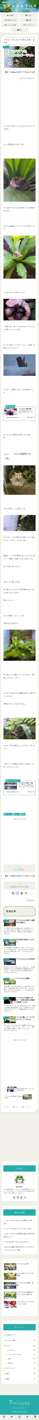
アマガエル (9, 814)
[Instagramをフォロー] (17, 893)
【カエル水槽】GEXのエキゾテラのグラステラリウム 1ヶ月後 (19, 1248)
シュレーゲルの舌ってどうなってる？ (18, 1229)
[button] (34, 720)
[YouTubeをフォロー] (21, 893)
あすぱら (19, 1187)
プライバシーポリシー (19, 1408)
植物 (23, 814)
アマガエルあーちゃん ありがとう (16, 1242)
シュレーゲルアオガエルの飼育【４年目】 (18, 1222)
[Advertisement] (19, 100)
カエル (17, 814)
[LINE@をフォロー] (25, 893)
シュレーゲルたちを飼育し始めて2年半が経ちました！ (19, 1235)
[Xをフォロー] (13, 893)
